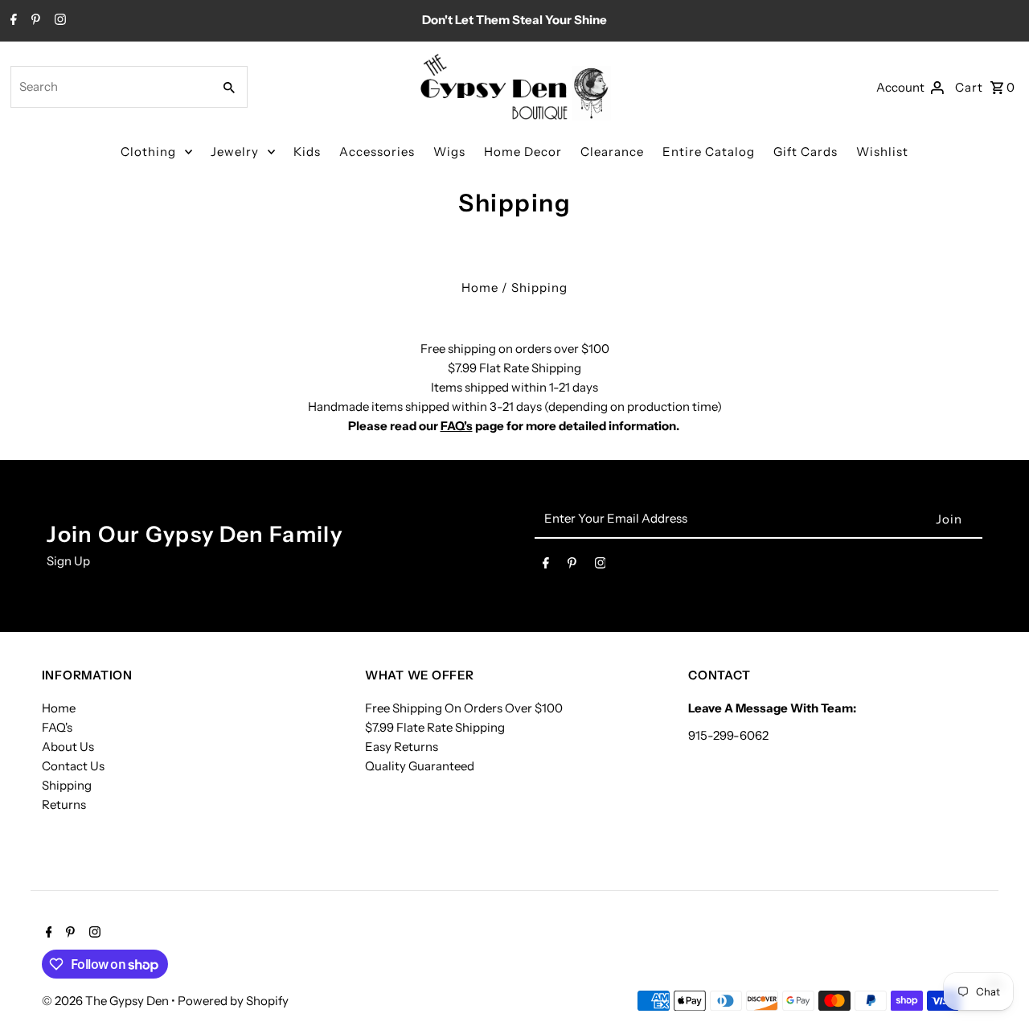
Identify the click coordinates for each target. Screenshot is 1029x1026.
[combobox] (109, 87)
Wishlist (882, 151)
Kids (307, 151)
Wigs (449, 151)
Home (479, 287)
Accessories (377, 151)
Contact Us (73, 766)
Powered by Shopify (233, 1000)
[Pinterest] (33, 21)
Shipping (67, 785)
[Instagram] (58, 21)
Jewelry (235, 151)
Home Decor (523, 151)
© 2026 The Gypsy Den (106, 1000)
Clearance (612, 151)
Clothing (148, 151)
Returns (64, 804)
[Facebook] (11, 21)
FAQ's (457, 425)
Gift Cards (805, 151)
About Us (68, 746)
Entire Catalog (708, 151)
